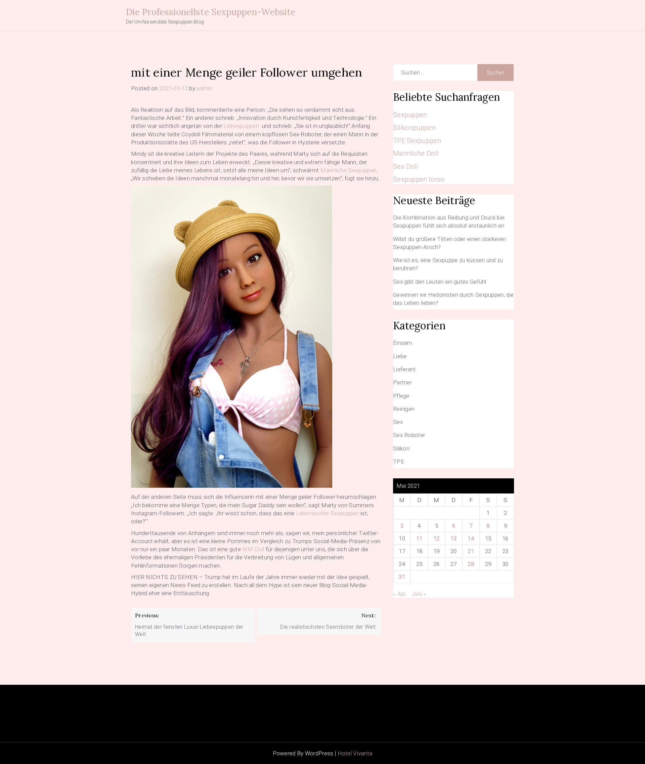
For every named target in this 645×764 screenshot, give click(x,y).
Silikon (401, 448)
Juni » (419, 593)
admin (204, 88)
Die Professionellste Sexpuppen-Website (210, 11)
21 (471, 551)
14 (471, 538)
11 (419, 538)
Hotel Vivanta (355, 753)
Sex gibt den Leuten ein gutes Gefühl (439, 281)
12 (436, 538)
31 (402, 576)
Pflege (401, 395)
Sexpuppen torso (419, 179)
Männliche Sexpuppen (348, 170)
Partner (402, 382)
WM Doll (253, 549)
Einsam (402, 342)
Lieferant (404, 369)
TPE (398, 461)
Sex (398, 422)
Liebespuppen (241, 126)
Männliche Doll (415, 153)
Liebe (400, 356)
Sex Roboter (409, 435)
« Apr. (400, 593)
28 (471, 564)
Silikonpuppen (414, 128)
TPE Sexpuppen (417, 141)
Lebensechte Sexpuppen (327, 513)
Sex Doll (405, 166)
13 (453, 538)
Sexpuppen (410, 115)
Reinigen (404, 408)
